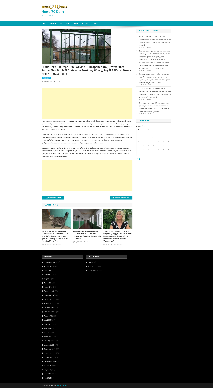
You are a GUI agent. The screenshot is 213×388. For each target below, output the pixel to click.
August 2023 (48, 266)
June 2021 (47, 374)
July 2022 (47, 320)
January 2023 (49, 295)
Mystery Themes (62, 385)
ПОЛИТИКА (52, 23)
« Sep (138, 159)
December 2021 (49, 349)
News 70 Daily (53, 12)
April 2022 (47, 332)
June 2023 (47, 274)
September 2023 (50, 262)
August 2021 (48, 365)
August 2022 (48, 316)
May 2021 (47, 378)
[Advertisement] (87, 103)
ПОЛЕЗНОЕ (96, 23)
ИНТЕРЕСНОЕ (65, 23)
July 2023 (47, 270)
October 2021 (49, 357)
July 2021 (47, 370)
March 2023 (48, 287)
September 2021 (50, 361)
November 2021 (49, 353)
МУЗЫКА (85, 23)
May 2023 (47, 279)
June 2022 (47, 324)
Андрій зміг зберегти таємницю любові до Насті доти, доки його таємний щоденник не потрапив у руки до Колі (54, 198)
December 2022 (49, 299)
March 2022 (48, 337)
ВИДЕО (75, 23)
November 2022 (49, 303)
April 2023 (47, 283)
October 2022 (49, 308)
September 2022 (50, 312)
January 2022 (49, 345)
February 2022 (49, 341)
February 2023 (49, 291)
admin (58, 82)
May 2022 (47, 328)
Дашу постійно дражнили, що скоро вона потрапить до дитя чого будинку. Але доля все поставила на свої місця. (87, 235)
